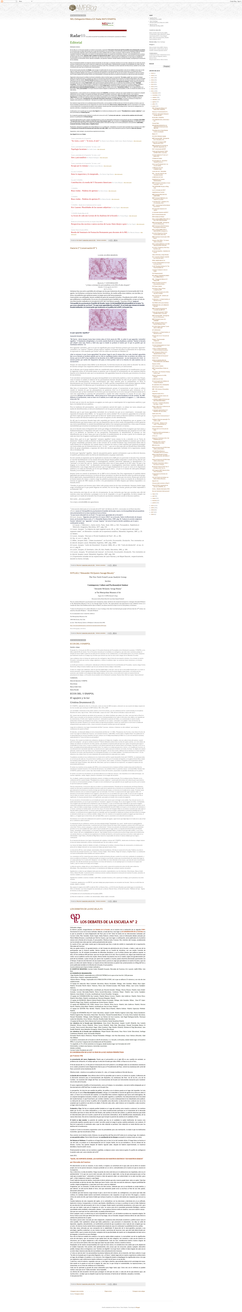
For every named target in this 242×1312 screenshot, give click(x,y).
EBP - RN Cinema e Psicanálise (160, 389)
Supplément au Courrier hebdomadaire (158, 180)
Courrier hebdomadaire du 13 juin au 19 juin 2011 (161, 346)
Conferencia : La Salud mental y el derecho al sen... (161, 300)
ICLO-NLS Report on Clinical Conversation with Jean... (159, 234)
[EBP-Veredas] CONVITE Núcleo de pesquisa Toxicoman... (160, 226)
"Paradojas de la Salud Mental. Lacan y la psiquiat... (160, 131)
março (154, 498)
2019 (152, 73)
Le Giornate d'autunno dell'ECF (160, 212)
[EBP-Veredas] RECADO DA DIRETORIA (159, 195)
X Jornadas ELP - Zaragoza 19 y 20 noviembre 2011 (160, 202)
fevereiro (154, 500)
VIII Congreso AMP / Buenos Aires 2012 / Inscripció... (160, 471)
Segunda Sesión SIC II (158, 393)
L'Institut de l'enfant (157, 158)
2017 (152, 77)
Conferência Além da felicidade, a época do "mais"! (160, 433)
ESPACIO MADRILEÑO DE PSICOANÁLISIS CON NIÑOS (160, 361)
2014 (152, 84)
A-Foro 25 (154, 391)
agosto (154, 102)
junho (154, 106)
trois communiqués (157, 343)
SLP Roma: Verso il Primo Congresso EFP (158, 289)
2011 (152, 91)
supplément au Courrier (158, 192)
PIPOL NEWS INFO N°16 (158, 260)
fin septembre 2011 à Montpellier (160, 384)
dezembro (155, 93)
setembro (154, 99)
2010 (152, 505)
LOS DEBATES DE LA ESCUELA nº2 (86, 909)
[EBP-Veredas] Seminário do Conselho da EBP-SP (159, 309)
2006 (152, 514)
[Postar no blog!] (111, 240)
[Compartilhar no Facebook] (115, 240)
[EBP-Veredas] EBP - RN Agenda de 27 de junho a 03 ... (160, 139)
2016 (152, 80)
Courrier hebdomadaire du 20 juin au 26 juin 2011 (161, 263)
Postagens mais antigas (139, 1291)
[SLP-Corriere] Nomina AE (159, 214)
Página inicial (108, 1291)
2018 (152, 75)
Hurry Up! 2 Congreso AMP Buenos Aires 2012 (159, 142)
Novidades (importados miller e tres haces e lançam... (160, 463)
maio (153, 494)
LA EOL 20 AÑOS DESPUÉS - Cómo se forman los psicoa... (160, 349)
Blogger (138, 1307)
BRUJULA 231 (156, 445)
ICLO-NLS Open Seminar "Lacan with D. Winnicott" (160, 327)
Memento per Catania (157, 387)
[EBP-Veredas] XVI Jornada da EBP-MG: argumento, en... (160, 146)
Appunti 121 (155, 481)
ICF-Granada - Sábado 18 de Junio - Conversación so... (159, 423)
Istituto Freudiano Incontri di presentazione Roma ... (159, 283)
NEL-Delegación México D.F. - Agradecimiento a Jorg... (160, 353)
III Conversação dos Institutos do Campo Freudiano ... (160, 382)
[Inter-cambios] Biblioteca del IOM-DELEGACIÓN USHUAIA (161, 244)
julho (153, 104)
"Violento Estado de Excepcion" (160, 356)
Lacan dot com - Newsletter (159, 171)
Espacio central (156, 364)
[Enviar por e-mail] (109, 240)
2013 (152, 86)
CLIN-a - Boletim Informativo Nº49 (160, 489)
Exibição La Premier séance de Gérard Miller (160, 396)
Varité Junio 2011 (156, 413)
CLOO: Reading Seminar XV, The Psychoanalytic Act (160, 267)
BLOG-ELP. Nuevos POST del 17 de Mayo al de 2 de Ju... (160, 467)
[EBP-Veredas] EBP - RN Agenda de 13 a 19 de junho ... (160, 316)
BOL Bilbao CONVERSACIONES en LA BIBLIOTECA (160, 276)
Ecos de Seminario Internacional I (160, 491)
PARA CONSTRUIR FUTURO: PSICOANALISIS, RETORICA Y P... (161, 456)
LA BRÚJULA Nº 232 (157, 379)
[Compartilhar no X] (113, 240)
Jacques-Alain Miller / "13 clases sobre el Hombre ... (160, 241)
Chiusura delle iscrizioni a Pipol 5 (160, 483)
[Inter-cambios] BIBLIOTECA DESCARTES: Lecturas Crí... (160, 230)
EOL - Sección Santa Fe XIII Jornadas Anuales (159, 174)
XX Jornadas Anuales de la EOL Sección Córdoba (160, 292)
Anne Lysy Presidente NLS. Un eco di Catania (160, 165)
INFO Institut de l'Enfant (158, 216)
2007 (152, 512)
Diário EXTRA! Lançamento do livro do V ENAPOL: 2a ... (160, 486)
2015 (152, 82)
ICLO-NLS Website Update (159, 136)
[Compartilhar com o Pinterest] (117, 240)
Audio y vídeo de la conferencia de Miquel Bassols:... (161, 407)
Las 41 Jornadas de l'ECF (158, 190)
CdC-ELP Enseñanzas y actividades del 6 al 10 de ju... (160, 451)
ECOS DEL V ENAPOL (80, 643)
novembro (155, 95)
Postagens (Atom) (79, 1294)
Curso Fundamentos (157, 426)
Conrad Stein (155, 123)
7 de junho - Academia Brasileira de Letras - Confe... (160, 403)
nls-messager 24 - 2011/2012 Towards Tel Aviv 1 (159, 161)
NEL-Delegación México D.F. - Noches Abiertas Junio (160, 323)
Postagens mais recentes (77, 1291)
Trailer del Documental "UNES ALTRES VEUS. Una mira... (160, 152)
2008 (152, 510)
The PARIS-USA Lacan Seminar (160, 303)
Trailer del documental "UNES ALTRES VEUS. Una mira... (160, 313)
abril (153, 496)
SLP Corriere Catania (157, 366)
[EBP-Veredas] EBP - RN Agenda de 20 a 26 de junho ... (160, 223)
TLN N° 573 (155, 358)
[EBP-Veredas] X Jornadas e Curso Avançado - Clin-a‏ (161, 183)
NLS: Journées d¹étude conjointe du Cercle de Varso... (160, 257)
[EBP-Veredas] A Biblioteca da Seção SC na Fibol (160, 198)
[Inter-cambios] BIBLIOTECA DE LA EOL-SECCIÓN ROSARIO (161, 219)
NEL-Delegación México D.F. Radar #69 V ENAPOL (93, 19)
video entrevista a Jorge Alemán (160, 254)
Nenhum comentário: (102, 240)
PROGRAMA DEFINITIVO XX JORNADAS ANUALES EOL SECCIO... (160, 127)
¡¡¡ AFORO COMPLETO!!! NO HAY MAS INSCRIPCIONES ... (160, 400)
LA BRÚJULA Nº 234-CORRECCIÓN (157, 168)
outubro (154, 97)
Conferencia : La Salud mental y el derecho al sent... (161, 333)
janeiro (154, 502)
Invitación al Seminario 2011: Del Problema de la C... (160, 438)
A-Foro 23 (154, 436)
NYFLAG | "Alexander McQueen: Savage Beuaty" (92, 573)
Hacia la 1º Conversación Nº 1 (83, 248)
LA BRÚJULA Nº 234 (157, 177)
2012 (152, 88)
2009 (152, 507)
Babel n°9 (154, 134)
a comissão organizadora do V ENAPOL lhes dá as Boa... (160, 410)
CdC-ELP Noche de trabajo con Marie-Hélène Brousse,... (160, 478)
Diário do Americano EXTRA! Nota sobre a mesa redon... (161, 448)
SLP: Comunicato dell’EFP (159, 149)
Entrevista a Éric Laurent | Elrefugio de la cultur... (158, 442)
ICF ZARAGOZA (156, 330)
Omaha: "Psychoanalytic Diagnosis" (158, 340)
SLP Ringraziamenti (157, 273)
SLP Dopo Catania (157, 286)
